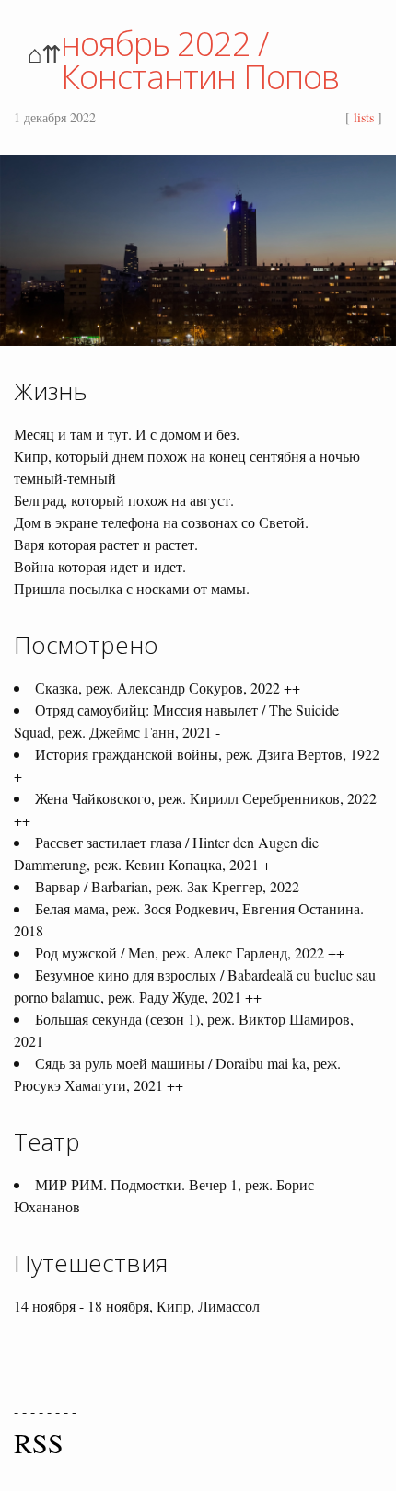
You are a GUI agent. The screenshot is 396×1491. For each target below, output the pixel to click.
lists (364, 117)
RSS (39, 1442)
